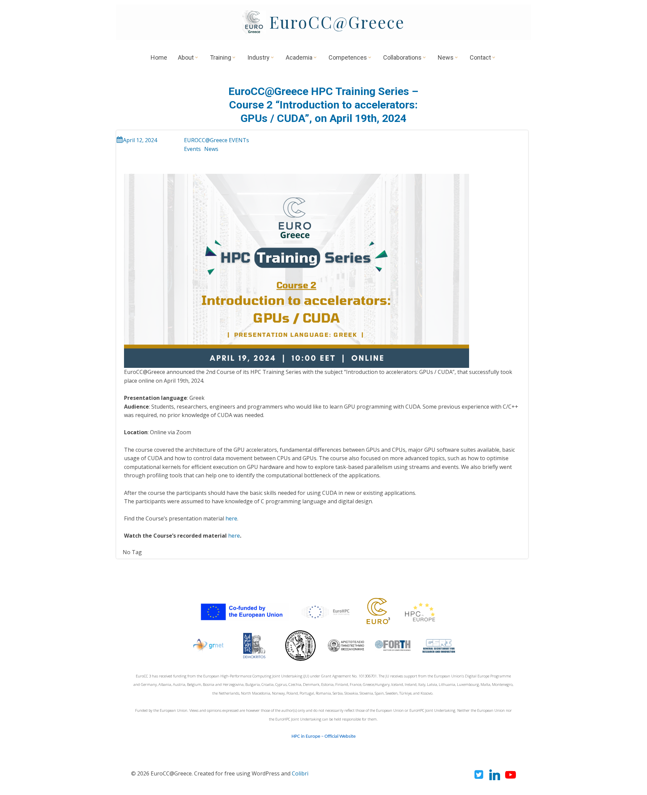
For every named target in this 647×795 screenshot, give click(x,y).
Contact (480, 57)
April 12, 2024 (140, 140)
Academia (299, 57)
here (231, 518)
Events (192, 149)
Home (159, 57)
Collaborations (402, 57)
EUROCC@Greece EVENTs (216, 140)
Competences (348, 57)
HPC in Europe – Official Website (323, 736)
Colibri (300, 773)
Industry (258, 57)
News (446, 57)
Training (220, 57)
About (186, 57)
